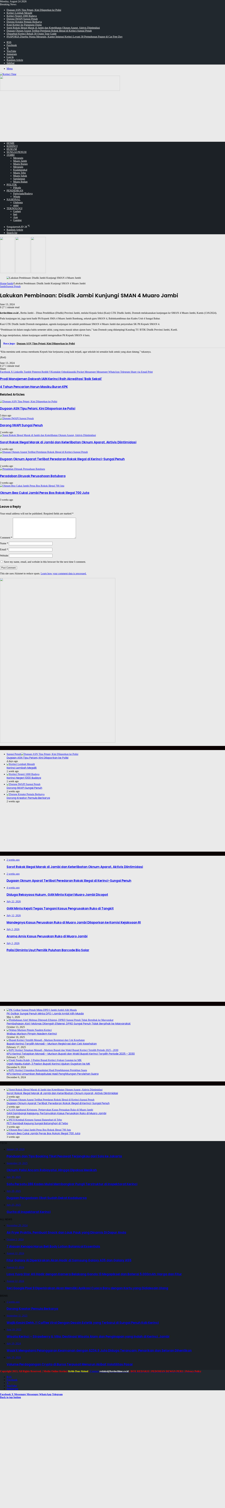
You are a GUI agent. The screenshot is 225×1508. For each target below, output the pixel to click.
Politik (12, 184)
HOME (10, 143)
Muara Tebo (19, 172)
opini (15, 205)
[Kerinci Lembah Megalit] (21, 764)
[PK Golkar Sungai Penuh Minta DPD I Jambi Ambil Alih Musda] (42, 1010)
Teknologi (14, 208)
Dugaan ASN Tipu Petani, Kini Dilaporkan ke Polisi (34, 10)
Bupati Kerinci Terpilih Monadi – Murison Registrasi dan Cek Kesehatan (52, 1044)
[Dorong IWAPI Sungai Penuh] (17, 418)
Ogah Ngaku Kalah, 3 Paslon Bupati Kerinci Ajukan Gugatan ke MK (48, 1064)
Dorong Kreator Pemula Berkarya (24, 21)
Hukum (12, 149)
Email (4, 549)
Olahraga (18, 202)
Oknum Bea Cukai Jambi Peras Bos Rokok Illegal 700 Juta (44, 493)
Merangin (18, 158)
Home (3, 283)
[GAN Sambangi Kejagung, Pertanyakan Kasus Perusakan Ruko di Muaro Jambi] (50, 1109)
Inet (15, 214)
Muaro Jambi (20, 161)
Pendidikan (15, 190)
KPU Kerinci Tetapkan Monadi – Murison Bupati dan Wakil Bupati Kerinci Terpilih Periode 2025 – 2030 (71, 1054)
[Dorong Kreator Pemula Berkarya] (25, 794)
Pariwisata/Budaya (23, 193)
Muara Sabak (20, 175)
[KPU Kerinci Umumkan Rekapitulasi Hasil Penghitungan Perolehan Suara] (47, 1070)
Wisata (16, 196)
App (15, 217)
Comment (6, 537)
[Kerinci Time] (8, 74)
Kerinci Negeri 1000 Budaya (22, 15)
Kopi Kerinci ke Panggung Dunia (24, 24)
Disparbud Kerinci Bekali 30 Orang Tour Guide (31, 33)
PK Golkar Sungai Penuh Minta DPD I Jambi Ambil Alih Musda (45, 1013)
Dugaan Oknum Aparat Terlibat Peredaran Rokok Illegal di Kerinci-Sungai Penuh (49, 30)
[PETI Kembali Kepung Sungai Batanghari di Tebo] (34, 1119)
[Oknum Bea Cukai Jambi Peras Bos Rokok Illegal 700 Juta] (32, 485)
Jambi (10, 155)
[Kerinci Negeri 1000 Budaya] (23, 774)
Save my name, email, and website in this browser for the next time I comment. (45, 561)
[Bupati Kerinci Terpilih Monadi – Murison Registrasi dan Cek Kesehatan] (46, 1040)
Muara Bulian (20, 181)
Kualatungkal (20, 169)
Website (4, 555)
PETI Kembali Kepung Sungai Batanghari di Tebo (37, 1123)
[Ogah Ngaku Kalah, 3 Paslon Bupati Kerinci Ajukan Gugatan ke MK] (44, 1060)
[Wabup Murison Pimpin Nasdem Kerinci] (29, 1030)
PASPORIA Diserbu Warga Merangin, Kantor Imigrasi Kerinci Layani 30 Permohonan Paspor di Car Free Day (65, 36)
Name (4, 543)
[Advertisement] (112, 116)
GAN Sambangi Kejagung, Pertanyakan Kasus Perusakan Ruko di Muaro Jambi (56, 1113)
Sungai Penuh (17, 152)
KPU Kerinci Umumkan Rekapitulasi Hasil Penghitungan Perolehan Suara (52, 1074)
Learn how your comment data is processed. (63, 573)
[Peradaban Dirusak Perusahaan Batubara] (22, 469)
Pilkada (17, 187)
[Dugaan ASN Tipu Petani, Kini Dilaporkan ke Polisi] (28, 401)
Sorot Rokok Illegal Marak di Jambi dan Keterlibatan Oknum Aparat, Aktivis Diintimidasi (53, 27)
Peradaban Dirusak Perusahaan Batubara (33, 476)
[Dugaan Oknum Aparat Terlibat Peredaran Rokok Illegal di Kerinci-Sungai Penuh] (44, 452)
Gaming (17, 220)
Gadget (17, 211)
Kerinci (12, 146)
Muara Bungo (20, 163)
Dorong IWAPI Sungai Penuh (22, 18)
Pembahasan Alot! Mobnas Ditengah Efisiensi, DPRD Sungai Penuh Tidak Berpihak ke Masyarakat (69, 1023)
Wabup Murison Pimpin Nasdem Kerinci (32, 1034)
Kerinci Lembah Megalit (19, 13)
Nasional (13, 199)
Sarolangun (19, 178)
